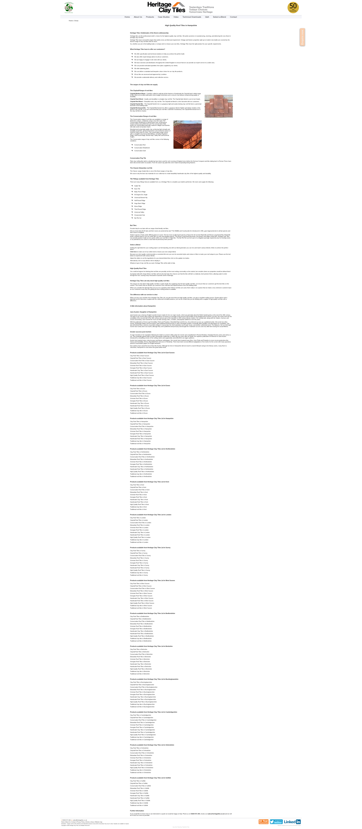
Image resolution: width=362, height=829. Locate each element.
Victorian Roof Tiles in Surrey (139, 560)
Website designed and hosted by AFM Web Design (289, 825)
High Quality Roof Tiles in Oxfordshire (141, 767)
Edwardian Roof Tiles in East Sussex (141, 363)
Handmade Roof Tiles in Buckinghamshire (143, 699)
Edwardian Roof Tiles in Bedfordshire (141, 624)
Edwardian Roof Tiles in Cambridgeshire (142, 722)
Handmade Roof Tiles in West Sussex (141, 600)
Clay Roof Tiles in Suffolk (137, 781)
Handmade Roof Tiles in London (140, 535)
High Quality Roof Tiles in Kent (139, 504)
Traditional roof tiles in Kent (138, 509)
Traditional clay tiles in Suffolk (139, 803)
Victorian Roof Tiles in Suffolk (139, 790)
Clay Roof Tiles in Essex (137, 388)
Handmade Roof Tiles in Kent (139, 502)
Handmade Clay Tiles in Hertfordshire (141, 466)
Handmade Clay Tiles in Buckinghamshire (143, 697)
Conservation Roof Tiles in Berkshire (141, 654)
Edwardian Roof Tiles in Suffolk (139, 788)
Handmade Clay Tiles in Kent (139, 499)
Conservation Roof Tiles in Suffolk (140, 786)
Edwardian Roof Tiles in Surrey (139, 558)
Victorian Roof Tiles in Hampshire (140, 431)
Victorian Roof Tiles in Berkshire (140, 659)
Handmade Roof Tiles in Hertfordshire (141, 469)
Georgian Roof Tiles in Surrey (139, 563)
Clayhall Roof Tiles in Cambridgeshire (141, 717)
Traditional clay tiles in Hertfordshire (141, 474)
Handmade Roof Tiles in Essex (139, 406)
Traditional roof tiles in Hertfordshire (141, 476)
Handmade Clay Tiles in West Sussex (141, 598)
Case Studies (163, 17)
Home (127, 17)
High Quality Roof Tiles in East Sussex (142, 375)
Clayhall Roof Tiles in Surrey (138, 553)
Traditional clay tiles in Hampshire (140, 441)
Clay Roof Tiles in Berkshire (138, 649)
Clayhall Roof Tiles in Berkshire (139, 652)
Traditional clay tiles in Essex (139, 410)
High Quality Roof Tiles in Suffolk (140, 800)
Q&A (207, 17)
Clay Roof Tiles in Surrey (137, 550)
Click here (133, 252)
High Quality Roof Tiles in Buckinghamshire (143, 702)
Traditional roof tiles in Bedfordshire (140, 641)
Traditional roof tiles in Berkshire (140, 674)
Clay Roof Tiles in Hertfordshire (139, 452)
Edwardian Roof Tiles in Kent (139, 492)
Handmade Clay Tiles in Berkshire (140, 664)
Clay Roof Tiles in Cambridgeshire (140, 715)
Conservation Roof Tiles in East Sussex (142, 360)
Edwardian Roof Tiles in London (139, 525)
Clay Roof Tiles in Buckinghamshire (141, 682)
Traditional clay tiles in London (139, 540)
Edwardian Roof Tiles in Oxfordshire (141, 755)
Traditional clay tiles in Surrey (139, 572)
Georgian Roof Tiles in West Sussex (141, 596)
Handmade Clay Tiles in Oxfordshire (141, 762)
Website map (98, 822)
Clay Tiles (182, 827)
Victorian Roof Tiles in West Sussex (141, 593)
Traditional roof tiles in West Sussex (141, 608)
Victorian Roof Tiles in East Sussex (141, 365)
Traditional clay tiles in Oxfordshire (140, 770)
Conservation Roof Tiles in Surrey (140, 555)
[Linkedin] (292, 823)
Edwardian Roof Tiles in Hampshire (141, 429)
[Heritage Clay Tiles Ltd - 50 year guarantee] (293, 12)
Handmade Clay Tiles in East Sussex (141, 370)
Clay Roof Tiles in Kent (137, 485)
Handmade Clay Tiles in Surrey (139, 565)
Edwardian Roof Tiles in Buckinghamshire (143, 689)
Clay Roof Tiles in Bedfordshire (139, 616)
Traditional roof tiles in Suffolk (139, 805)
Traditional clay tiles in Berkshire (140, 671)
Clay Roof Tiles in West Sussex (140, 583)
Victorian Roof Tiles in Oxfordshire (140, 758)
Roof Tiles (187, 827)
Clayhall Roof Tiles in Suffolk (139, 783)
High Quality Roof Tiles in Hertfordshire (142, 471)
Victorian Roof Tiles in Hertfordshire (141, 462)
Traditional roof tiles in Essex (139, 413)
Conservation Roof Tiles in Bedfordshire (142, 621)
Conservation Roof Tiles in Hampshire (141, 426)
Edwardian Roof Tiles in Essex (139, 396)
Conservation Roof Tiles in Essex (140, 393)
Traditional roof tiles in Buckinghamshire (142, 707)
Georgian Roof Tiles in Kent (138, 497)
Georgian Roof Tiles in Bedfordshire (141, 628)
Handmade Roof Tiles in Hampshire (141, 438)
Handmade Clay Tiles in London (140, 532)
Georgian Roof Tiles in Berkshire (140, 661)
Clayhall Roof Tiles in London (139, 520)
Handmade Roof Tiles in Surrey (139, 568)
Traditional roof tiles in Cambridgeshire (141, 739)
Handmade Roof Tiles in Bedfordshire (141, 633)
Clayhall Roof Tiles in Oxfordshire (140, 750)
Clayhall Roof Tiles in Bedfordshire (140, 619)
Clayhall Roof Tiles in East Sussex (140, 358)
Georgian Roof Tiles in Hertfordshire (141, 464)
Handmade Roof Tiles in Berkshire (140, 666)
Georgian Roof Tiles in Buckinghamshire (142, 694)
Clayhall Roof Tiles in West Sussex (141, 586)
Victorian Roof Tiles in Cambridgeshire (142, 725)
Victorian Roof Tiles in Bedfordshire (141, 626)
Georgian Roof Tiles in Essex (139, 401)
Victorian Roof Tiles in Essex (139, 398)
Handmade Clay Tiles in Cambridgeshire (142, 730)
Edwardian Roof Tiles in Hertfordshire (141, 459)
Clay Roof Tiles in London (138, 518)
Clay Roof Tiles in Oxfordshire (139, 748)
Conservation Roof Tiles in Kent (139, 490)
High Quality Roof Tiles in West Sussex (142, 603)
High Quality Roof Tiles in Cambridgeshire (143, 734)
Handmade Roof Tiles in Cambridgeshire (142, 732)
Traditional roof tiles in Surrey (139, 575)
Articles (88, 822)
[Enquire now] (299, 44)
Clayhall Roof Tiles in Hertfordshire (140, 454)
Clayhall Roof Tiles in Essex (138, 391)
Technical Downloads (192, 17)
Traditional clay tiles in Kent (138, 507)
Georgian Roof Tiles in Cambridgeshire (142, 727)
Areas (92, 822)
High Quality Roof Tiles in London (140, 537)
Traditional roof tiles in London (139, 542)
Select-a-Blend (219, 17)
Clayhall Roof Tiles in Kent (138, 487)
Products (150, 17)
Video (176, 17)
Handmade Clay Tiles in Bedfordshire (141, 631)
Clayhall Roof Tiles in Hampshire (140, 424)
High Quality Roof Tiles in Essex (140, 408)
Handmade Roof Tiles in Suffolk (139, 798)
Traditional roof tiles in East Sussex (141, 380)
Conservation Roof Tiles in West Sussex (142, 588)
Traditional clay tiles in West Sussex (141, 605)
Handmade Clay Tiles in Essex (139, 403)
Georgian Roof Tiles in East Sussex (141, 368)
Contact (233, 17)
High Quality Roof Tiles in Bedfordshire (142, 636)
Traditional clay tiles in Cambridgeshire (142, 737)
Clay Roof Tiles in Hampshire (139, 421)
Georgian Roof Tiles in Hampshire (140, 434)
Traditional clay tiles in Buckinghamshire (142, 704)
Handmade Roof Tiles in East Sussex (141, 373)
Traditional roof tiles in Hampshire (140, 443)
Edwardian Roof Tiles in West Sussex (141, 591)
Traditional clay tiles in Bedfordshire (141, 638)
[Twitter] (276, 823)
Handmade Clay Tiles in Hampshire (141, 436)
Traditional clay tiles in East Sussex (141, 378)
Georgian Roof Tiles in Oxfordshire (140, 760)
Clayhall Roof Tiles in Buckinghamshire (142, 684)
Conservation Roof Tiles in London (140, 522)
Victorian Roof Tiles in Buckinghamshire (142, 692)
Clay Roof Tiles (176, 827)
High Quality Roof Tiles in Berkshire (141, 669)
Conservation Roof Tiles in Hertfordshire (142, 457)
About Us (138, 17)
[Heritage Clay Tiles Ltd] (166, 12)
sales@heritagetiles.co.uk (80, 820)
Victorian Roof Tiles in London (139, 527)
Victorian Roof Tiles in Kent (138, 494)
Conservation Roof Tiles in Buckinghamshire (143, 687)
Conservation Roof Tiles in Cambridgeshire (143, 720)
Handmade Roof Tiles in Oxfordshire (141, 765)
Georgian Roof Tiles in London (139, 530)
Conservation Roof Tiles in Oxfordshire (142, 753)
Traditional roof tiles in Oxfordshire (140, 772)
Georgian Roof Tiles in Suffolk (139, 793)
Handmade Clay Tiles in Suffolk (139, 795)
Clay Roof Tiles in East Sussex (139, 355)
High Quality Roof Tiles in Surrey (140, 570)
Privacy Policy (81, 822)
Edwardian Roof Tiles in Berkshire (140, 656)
